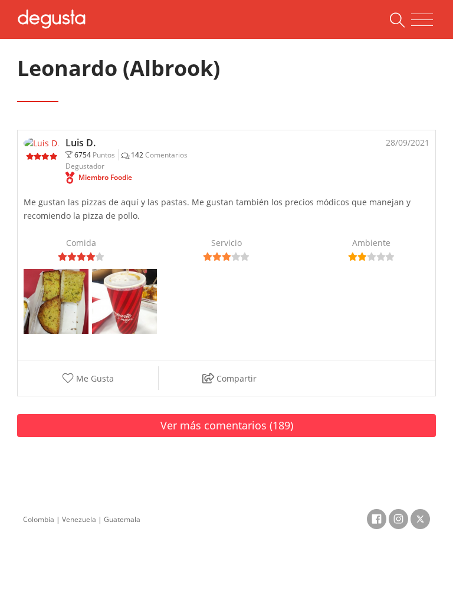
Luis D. (80, 142)
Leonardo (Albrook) (118, 68)
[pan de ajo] (56, 300)
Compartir (235, 378)
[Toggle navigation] (422, 20)
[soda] (124, 300)
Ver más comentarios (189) (226, 425)
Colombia (38, 519)
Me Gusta (94, 378)
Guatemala (122, 519)
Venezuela (79, 519)
